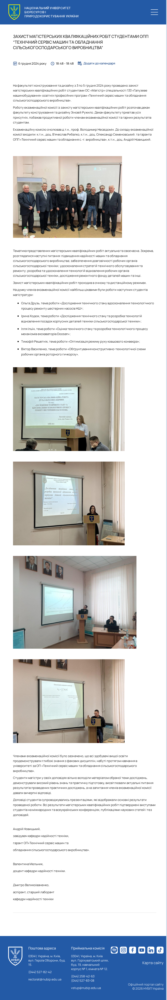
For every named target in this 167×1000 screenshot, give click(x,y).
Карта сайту (153, 963)
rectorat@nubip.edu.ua (44, 979)
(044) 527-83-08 (82, 980)
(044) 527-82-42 (40, 972)
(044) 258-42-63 (82, 976)
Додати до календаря (99, 63)
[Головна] (15, 956)
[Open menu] (154, 12)
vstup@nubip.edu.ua (86, 988)
